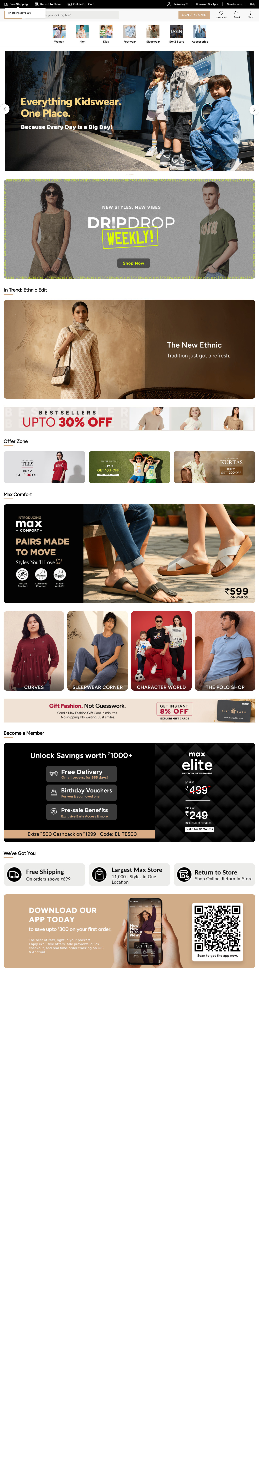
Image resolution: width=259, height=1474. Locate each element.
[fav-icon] (221, 13)
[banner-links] (129, 419)
